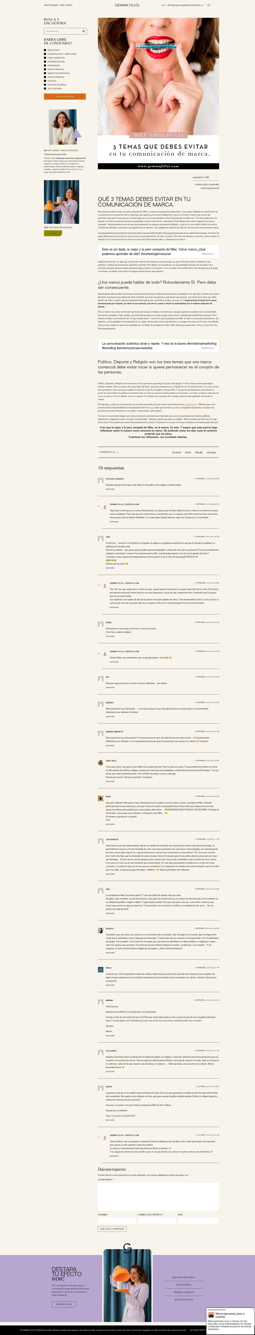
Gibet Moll (111, 761)
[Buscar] (83, 31)
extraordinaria (191, 404)
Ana (108, 889)
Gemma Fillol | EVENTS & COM (124, 504)
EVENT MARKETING (56, 58)
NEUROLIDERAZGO (55, 77)
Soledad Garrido (115, 479)
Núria (109, 622)
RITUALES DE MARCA (56, 85)
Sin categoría (54, 88)
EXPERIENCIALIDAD (56, 61)
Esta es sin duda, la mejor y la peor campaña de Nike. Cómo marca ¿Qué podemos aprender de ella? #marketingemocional (153, 251)
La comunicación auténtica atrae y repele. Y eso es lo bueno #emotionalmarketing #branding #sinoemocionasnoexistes (159, 345)
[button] (176, 452)
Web (180, 1215)
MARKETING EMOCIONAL (58, 73)
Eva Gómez (111, 1051)
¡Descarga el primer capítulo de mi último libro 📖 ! (185, 4)
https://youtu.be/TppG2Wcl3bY (120, 1116)
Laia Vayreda (112, 839)
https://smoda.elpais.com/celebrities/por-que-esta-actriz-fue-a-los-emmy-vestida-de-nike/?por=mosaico (154, 1020)
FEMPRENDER (53, 65)
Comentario (106, 1180)
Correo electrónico (150, 1215)
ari (107, 677)
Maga (108, 968)
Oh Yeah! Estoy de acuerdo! (204, 1330)
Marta (109, 1086)
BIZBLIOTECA (53, 50)
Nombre (103, 1215)
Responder (110, 489)
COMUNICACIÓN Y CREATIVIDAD (62, 54)
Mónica (110, 928)
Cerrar (253, 1309)
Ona (108, 537)
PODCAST (51, 81)
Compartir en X (207, 254)
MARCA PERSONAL (55, 69)
